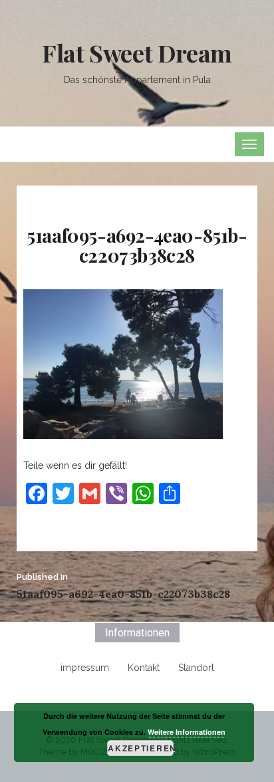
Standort (196, 667)
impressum (85, 667)
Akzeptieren (141, 748)
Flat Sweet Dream (137, 52)
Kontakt (144, 667)
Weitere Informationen (186, 732)
